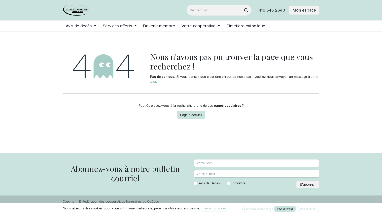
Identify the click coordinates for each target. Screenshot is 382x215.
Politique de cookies (214, 208)
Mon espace (304, 10)
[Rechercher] (246, 10)
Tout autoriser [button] (285, 208)
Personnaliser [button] (308, 208)
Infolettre (239, 183)
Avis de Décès (209, 183)
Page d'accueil (191, 115)
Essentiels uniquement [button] (257, 208)
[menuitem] (81, 25)
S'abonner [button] (308, 185)
